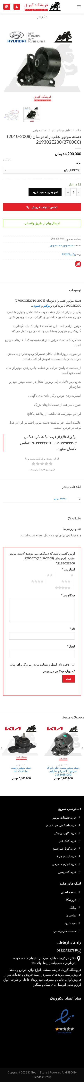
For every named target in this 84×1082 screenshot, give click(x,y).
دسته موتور (40, 130)
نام (72, 628)
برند (78, 162)
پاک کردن (7, 159)
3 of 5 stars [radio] (61, 581)
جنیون (37, 305)
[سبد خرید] (6, 7)
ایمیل (71, 646)
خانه (78, 130)
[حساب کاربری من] (16, 7)
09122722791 (66, 950)
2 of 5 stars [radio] (45, 575)
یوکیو (46, 305)
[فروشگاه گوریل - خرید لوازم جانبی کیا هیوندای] (42, 7)
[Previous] (74, 64)
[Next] (6, 64)
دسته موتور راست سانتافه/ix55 (21, 769)
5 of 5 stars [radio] (58, 587)
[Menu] (78, 6)
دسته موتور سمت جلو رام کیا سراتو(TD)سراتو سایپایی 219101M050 (63, 771)
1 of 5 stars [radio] (67, 575)
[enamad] (64, 1025)
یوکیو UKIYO (69, 254)
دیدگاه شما (68, 595)
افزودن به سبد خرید (44, 192)
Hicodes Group (42, 1077)
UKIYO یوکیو (60, 498)
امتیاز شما (68, 569)
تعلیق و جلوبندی (61, 130)
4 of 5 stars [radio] (32, 581)
